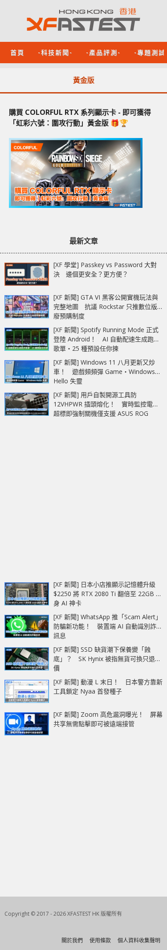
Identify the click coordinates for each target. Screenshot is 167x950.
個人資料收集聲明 (139, 940)
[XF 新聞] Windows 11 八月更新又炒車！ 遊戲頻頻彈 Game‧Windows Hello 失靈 (104, 371)
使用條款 (100, 940)
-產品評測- (103, 52)
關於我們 (72, 940)
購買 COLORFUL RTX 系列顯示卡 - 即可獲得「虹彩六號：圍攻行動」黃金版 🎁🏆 (80, 117)
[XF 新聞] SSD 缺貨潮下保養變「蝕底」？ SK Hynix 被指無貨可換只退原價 (107, 658)
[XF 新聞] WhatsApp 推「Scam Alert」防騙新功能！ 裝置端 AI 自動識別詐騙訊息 (108, 626)
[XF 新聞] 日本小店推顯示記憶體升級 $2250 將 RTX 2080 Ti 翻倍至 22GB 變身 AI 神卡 (107, 593)
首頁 (17, 52)
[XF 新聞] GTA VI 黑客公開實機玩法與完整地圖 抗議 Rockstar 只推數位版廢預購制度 (105, 306)
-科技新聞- (55, 52)
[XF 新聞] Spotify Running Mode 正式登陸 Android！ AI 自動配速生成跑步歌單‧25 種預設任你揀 (106, 339)
